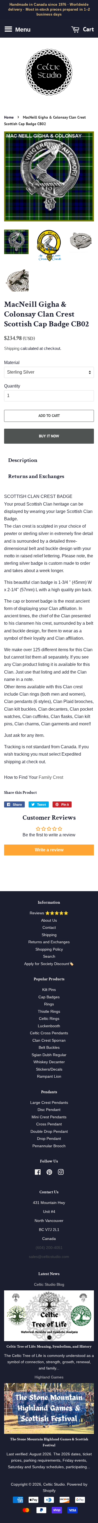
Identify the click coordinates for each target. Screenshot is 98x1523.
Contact (49, 928)
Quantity (12, 386)
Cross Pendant (49, 1124)
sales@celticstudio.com (49, 1257)
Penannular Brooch (49, 1146)
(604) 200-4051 (49, 1248)
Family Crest (51, 777)
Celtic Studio (54, 1484)
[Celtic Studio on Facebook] (38, 1173)
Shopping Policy (49, 949)
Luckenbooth (49, 1026)
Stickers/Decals (49, 1069)
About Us (49, 920)
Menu (22, 29)
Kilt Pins (49, 990)
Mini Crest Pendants (49, 1117)
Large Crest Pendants (49, 1103)
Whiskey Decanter (49, 1062)
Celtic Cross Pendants (49, 1033)
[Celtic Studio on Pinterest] (49, 1173)
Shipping (11, 348)
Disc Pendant (49, 1110)
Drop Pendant (49, 1139)
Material (12, 362)
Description (22, 460)
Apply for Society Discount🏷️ (49, 964)
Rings (49, 1004)
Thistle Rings (49, 1012)
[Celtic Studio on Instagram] (61, 1173)
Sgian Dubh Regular (49, 1055)
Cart (87, 29)
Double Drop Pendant (49, 1132)
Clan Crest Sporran (49, 1040)
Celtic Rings (49, 1019)
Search (49, 956)
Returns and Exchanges (36, 476)
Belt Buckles (49, 1048)
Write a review (49, 850)
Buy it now (49, 436)
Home (9, 117)
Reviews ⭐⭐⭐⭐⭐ (49, 913)
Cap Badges (49, 997)
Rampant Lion (49, 1076)
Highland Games (49, 1377)
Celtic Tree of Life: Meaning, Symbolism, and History (49, 1346)
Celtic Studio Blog (49, 1284)
